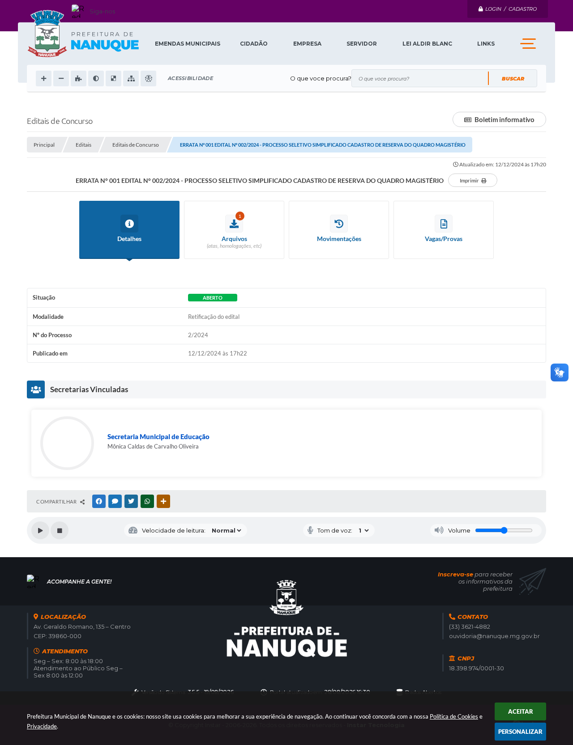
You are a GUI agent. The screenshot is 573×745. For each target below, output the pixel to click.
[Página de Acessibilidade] (148, 78)
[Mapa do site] (131, 78)
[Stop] (59, 530)
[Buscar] (512, 78)
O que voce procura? (320, 78)
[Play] (40, 530)
